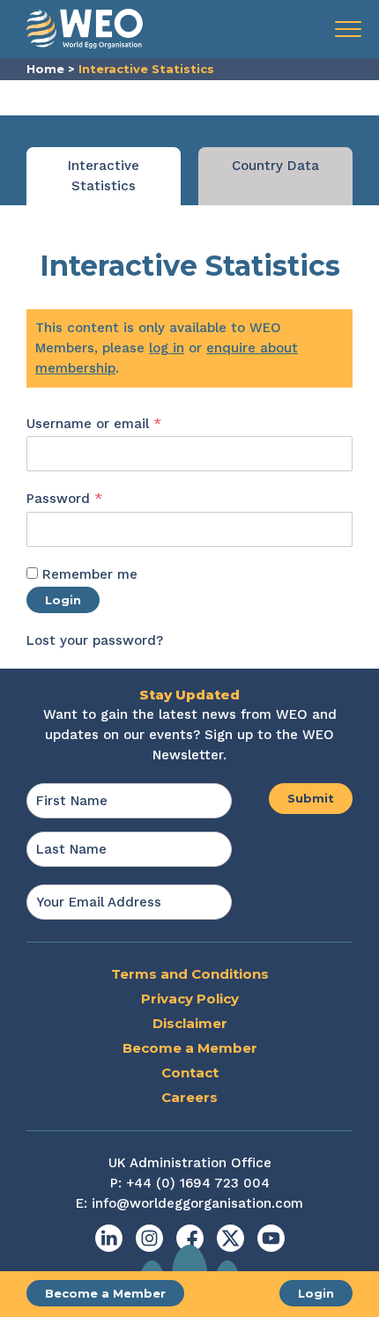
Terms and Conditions (190, 974)
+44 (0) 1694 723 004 (198, 1183)
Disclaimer (189, 1023)
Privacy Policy (190, 998)
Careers (189, 1097)
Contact (190, 1072)
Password (93, 498)
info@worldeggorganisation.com (197, 1203)
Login (316, 1293)
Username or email (122, 423)
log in (166, 348)
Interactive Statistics (103, 176)
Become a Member (105, 1293)
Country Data (275, 166)
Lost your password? (94, 640)
